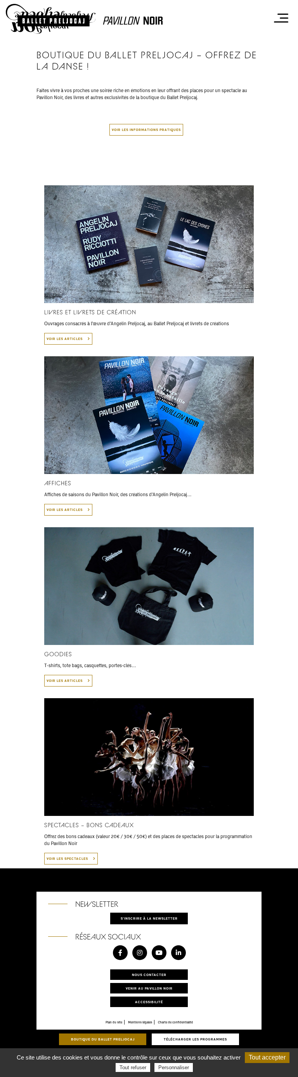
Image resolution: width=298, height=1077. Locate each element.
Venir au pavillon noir (149, 988)
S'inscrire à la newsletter (149, 918)
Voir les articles (65, 338)
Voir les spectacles (68, 858)
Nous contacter (149, 974)
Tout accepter (267, 1057)
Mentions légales (140, 1022)
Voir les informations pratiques (146, 129)
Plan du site (114, 1022)
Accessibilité (149, 1002)
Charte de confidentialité (175, 1022)
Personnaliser (173, 1067)
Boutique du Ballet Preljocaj (103, 1039)
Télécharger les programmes (195, 1039)
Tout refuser (133, 1067)
